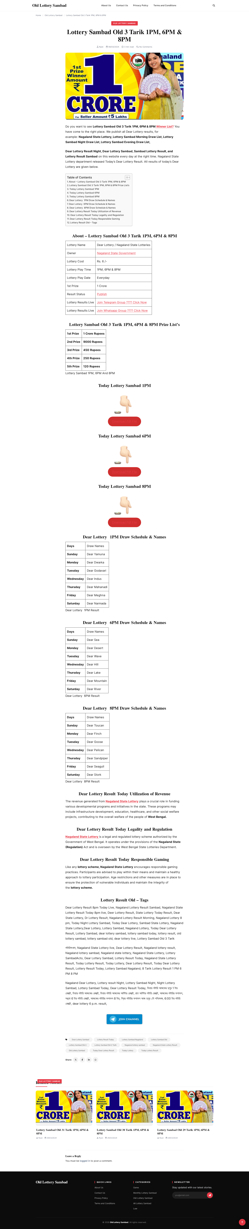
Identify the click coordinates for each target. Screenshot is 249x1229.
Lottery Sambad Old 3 (77, 1045)
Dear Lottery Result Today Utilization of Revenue (95, 211)
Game (136, 1187)
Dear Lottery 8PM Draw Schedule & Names (92, 207)
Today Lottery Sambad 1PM (84, 189)
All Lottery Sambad (142, 1203)
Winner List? (164, 126)
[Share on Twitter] (75, 1059)
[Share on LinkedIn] (89, 1059)
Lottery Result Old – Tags (83, 222)
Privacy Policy (140, 5)
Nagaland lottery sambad (135, 1045)
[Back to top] (242, 1222)
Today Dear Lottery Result (103, 1050)
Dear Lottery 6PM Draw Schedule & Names (92, 204)
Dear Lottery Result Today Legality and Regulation (97, 215)
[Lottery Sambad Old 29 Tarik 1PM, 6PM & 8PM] (185, 1108)
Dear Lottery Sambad (80, 1039)
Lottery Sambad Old (159, 1039)
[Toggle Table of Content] (126, 177)
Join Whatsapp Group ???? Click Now (122, 310)
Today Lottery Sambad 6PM (84, 192)
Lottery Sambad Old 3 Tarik (106, 1045)
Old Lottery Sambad (53, 15)
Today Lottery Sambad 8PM (84, 196)
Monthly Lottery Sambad (145, 1193)
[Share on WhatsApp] (95, 1059)
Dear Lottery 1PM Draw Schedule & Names (92, 200)
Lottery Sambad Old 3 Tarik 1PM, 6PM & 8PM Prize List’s (99, 185)
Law (135, 1208)
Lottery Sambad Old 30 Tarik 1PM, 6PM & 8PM (123, 1131)
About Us (106, 5)
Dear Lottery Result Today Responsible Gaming (95, 218)
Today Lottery (127, 1050)
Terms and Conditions (164, 5)
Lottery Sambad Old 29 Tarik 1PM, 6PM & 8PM (183, 1131)
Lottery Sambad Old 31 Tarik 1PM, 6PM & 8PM (62, 1131)
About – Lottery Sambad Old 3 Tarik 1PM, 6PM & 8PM (97, 181)
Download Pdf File (124, 421)
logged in (85, 1160)
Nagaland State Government (116, 253)
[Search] (214, 5)
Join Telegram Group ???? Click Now (122, 302)
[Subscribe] (210, 1195)
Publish (102, 294)
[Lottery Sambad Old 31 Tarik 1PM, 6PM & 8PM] (64, 1108)
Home (38, 15)
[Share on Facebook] (82, 1059)
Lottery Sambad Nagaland (132, 1039)
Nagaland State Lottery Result (165, 1045)
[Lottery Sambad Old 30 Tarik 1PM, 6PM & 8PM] (124, 1108)
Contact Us (122, 5)
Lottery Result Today (105, 1039)
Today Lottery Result (149, 1050)
